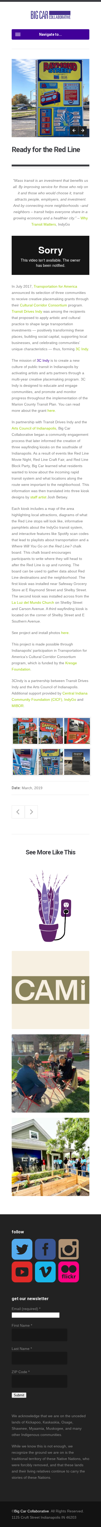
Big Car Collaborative (31, 1511)
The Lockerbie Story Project (18, 811)
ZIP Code (21, 1372)
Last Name (22, 1349)
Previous (74, 130)
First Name (22, 1325)
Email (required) (26, 1309)
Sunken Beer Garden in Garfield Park (31, 811)
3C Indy (43, 360)
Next (82, 130)
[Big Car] (51, 15)
